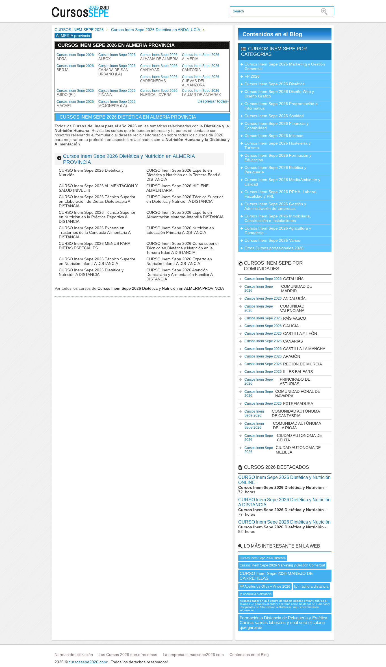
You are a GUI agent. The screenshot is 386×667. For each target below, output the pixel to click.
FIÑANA (117, 93)
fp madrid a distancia (311, 586)
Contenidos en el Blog (272, 34)
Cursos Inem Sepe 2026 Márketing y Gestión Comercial (284, 66)
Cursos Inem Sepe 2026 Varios (272, 240)
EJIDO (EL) (75, 93)
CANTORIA (200, 68)
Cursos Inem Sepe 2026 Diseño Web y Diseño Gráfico (279, 93)
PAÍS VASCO (275, 318)
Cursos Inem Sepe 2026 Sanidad (274, 116)
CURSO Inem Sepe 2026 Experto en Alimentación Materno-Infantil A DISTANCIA (185, 214)
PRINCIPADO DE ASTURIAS (277, 381)
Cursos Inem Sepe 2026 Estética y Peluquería (275, 169)
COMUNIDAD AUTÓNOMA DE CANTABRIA (282, 413)
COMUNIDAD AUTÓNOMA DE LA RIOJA (282, 425)
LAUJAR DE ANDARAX (201, 93)
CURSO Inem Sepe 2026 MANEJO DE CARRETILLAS (276, 576)
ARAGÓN (272, 356)
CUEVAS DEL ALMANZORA (200, 81)
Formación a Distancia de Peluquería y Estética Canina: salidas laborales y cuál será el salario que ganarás (283, 622)
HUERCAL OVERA (158, 93)
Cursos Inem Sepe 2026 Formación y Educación (277, 157)
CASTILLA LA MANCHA (284, 348)
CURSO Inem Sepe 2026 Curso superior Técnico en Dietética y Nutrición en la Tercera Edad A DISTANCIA (182, 248)
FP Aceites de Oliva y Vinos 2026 (265, 586)
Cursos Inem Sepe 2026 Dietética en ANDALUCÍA (155, 29)
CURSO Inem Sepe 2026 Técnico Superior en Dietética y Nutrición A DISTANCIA (184, 199)
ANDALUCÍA (274, 298)
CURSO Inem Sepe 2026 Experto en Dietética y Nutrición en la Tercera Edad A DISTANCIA (183, 175)
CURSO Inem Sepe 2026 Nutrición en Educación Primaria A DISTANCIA (180, 230)
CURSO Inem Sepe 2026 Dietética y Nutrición (284, 522)
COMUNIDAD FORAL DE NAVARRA (282, 393)
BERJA (75, 68)
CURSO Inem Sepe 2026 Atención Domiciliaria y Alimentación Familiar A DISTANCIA (179, 274)
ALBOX (117, 57)
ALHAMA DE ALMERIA (159, 57)
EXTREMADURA (278, 403)
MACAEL (75, 104)
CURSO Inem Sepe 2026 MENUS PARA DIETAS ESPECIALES (94, 245)
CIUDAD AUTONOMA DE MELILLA (282, 449)
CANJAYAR (158, 68)
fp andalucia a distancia (256, 594)
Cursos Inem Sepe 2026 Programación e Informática (281, 105)
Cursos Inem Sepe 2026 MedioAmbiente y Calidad (282, 181)
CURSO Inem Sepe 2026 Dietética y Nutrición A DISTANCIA (91, 272)
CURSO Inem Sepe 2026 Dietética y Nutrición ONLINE (284, 480)
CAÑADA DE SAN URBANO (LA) (117, 70)
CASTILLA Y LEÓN (280, 333)
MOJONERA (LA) (117, 104)
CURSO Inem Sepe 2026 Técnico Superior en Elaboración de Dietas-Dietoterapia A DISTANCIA (97, 201)
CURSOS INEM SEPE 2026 (79, 29)
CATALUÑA (273, 278)
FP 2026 (252, 76)
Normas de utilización (74, 654)
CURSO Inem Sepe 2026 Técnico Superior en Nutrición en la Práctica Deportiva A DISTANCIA (97, 217)
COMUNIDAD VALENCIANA (274, 308)
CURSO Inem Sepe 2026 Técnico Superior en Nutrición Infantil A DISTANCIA (97, 261)
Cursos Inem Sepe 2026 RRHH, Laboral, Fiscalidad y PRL (280, 194)
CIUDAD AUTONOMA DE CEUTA (283, 437)
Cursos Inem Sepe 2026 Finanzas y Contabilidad (276, 125)
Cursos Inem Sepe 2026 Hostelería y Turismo (277, 145)
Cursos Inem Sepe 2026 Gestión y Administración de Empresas (275, 206)
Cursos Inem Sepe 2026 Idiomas (273, 135)
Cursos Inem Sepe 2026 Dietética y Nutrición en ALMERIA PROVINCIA (160, 288)
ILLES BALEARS (278, 371)
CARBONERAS (158, 79)
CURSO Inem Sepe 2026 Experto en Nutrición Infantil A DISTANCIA (179, 261)
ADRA (75, 57)
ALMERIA (200, 57)
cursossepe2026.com (88, 662)
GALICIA (271, 326)
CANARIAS (273, 341)
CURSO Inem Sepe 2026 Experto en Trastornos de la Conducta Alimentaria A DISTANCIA (94, 232)
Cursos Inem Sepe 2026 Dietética (274, 84)
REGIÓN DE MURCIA (283, 364)
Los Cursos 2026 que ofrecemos (128, 654)
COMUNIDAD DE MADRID (278, 288)
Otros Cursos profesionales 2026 (273, 248)
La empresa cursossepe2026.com (193, 654)
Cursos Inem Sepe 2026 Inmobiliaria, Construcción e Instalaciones (277, 218)
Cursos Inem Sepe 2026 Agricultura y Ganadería (277, 230)
